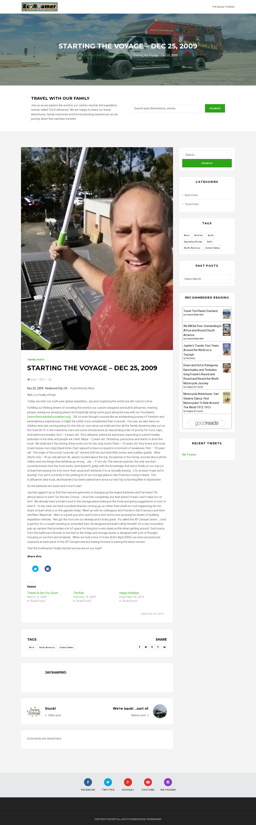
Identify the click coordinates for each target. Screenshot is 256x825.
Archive (198, 235)
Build (211, 235)
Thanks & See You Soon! (42, 593)
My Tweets (189, 454)
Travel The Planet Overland (200, 311)
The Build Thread (223, 6)
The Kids (78, 593)
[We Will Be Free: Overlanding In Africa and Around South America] (227, 329)
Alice (31, 647)
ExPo (209, 241)
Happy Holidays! (129, 593)
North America (47, 647)
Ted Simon (190, 358)
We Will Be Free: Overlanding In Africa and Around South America (202, 330)
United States (66, 647)
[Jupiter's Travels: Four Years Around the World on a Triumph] (227, 349)
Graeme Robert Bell (195, 315)
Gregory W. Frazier (194, 387)
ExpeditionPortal (193, 241)
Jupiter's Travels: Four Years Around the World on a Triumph (201, 350)
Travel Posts (123, 55)
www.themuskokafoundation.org (49, 416)
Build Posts (191, 195)
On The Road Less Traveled (95, 55)
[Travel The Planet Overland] (227, 313)
